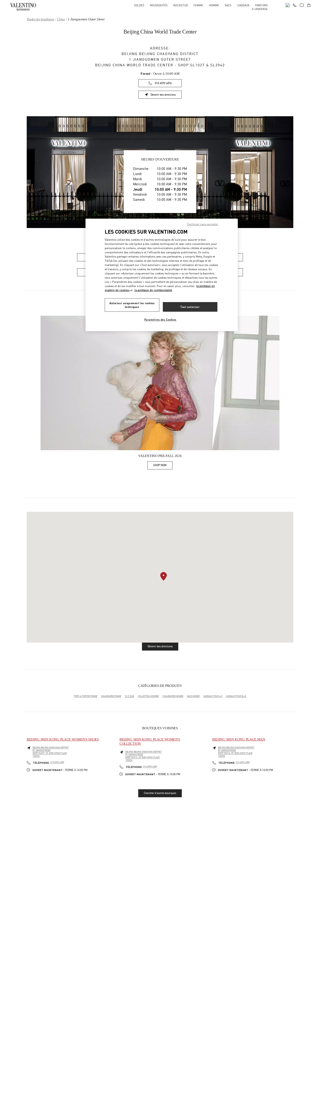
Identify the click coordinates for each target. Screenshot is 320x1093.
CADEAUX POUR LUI (212, 696)
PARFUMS (261, 5)
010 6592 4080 (243, 762)
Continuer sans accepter (202, 224)
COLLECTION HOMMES (148, 696)
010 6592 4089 (57, 762)
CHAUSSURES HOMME (173, 696)
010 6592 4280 (150, 766)
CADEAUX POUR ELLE (236, 696)
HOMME (214, 5)
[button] (163, 576)
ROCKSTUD (180, 5)
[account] (302, 5)
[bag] (308, 5)
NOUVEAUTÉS (158, 5)
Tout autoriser (190, 307)
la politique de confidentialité (153, 290)
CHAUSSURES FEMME (111, 696)
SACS (228, 5)
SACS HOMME (193, 696)
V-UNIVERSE (260, 9)
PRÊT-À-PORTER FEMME (85, 696)
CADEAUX (243, 5)
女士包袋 (129, 696)
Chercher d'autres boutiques (160, 793)
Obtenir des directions (166, 95)
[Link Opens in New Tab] (160, 383)
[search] (287, 5)
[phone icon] (294, 5)
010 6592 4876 (163, 83)
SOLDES (139, 5)
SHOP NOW (162, 466)
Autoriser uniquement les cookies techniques (132, 305)
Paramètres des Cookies (160, 319)
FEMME (198, 5)
